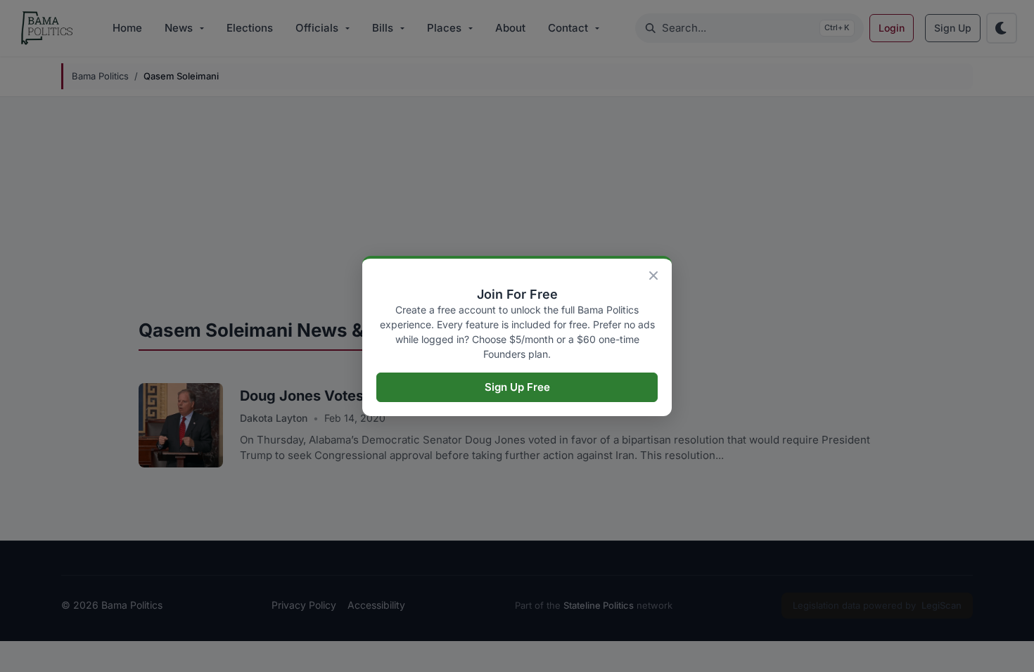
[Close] (653, 275)
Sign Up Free (517, 387)
